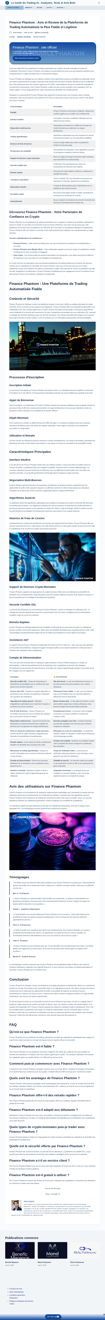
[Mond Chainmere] (52, 1250)
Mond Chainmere (44, 1262)
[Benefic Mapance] (20, 1250)
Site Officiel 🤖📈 (53, 1316)
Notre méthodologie (16, 1292)
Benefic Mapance (12, 1262)
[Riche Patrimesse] (85, 1250)
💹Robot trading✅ (13, 7)
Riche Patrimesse (77, 1262)
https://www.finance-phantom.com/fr (27, 58)
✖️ (104, 1314)
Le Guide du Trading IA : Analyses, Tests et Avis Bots (43, 2)
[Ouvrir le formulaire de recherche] (99, 3)
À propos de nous (15, 1289)
